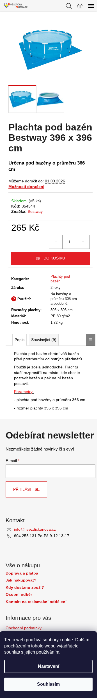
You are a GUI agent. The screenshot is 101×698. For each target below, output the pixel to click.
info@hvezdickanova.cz (35, 529)
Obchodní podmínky (24, 628)
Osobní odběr (19, 594)
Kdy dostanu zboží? (25, 587)
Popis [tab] (19, 339)
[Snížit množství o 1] (56, 242)
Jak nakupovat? (21, 580)
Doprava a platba (22, 573)
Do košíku (54, 258)
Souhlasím (48, 684)
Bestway (35, 211)
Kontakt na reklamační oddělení (36, 602)
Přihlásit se (26, 489)
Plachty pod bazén (60, 278)
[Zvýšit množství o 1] (82, 242)
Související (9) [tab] (43, 339)
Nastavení (48, 666)
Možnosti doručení (26, 186)
